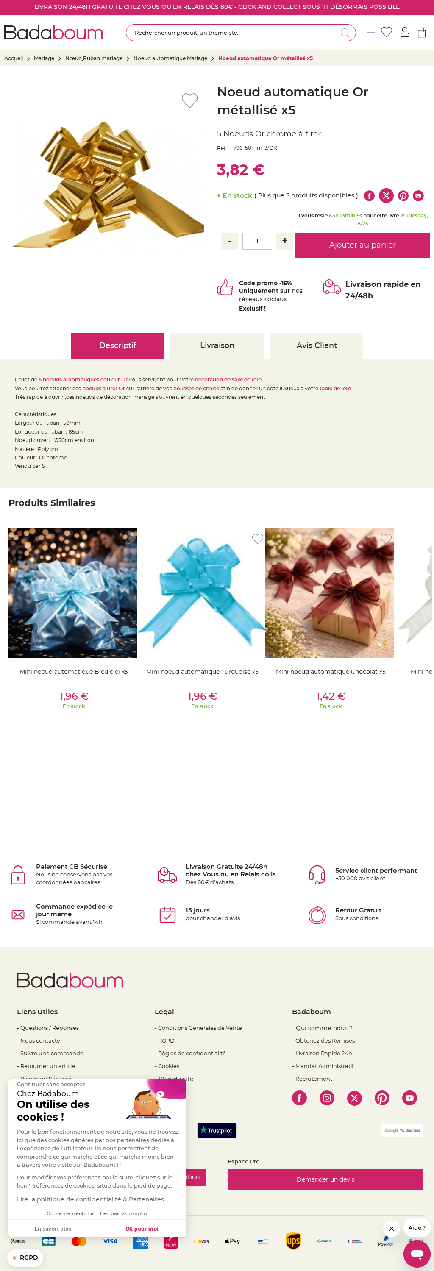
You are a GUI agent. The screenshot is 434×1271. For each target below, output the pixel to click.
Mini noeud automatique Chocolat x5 (331, 672)
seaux (254, 300)
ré (242, 300)
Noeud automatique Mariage (170, 58)
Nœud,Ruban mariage (93, 58)
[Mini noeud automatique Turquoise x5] (202, 593)
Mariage (44, 58)
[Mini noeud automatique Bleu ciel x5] (73, 593)
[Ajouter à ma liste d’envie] (129, 539)
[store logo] (53, 32)
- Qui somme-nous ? (322, 1029)
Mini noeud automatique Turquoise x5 (202, 672)
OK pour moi (142, 1228)
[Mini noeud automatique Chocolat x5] (330, 593)
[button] (25, 1258)
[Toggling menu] (371, 32)
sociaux (275, 300)
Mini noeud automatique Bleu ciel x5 (73, 672)
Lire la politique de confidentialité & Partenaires (90, 1200)
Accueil (13, 58)
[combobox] (241, 32)
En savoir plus (53, 1228)
